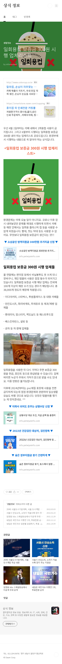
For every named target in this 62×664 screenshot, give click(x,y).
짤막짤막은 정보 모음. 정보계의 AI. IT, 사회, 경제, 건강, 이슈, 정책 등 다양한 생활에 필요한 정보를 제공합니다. (25, 615)
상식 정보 (11, 6)
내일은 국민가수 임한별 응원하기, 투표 (22, 523)
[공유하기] (14, 492)
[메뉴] (56, 5)
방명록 (27, 16)
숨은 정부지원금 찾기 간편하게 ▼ (32, 455)
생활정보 (11, 504)
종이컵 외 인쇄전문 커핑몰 (21, 107)
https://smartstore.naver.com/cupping (25, 103)
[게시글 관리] (18, 492)
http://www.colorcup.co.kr (19, 82)
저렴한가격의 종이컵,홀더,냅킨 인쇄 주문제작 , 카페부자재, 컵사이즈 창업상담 (22, 113)
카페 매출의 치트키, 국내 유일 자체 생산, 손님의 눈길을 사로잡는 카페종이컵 (22, 92)
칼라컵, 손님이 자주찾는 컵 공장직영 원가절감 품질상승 (21, 86)
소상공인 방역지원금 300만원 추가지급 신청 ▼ (32, 242)
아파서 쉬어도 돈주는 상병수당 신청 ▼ (32, 406)
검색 (50, 6)
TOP (56, 654)
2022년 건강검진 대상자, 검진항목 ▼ (32, 431)
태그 (15, 16)
